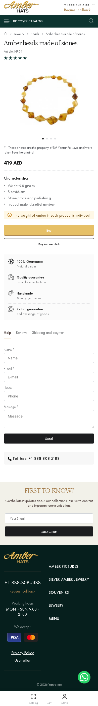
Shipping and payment (49, 332)
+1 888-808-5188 (23, 582)
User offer (22, 660)
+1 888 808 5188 (76, 5)
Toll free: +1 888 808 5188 (36, 458)
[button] (43, 138)
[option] (7, 334)
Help (7, 332)
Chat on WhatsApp (84, 677)
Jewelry (19, 34)
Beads (35, 34)
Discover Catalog (28, 21)
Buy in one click (49, 244)
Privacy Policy (22, 652)
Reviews (21, 332)
